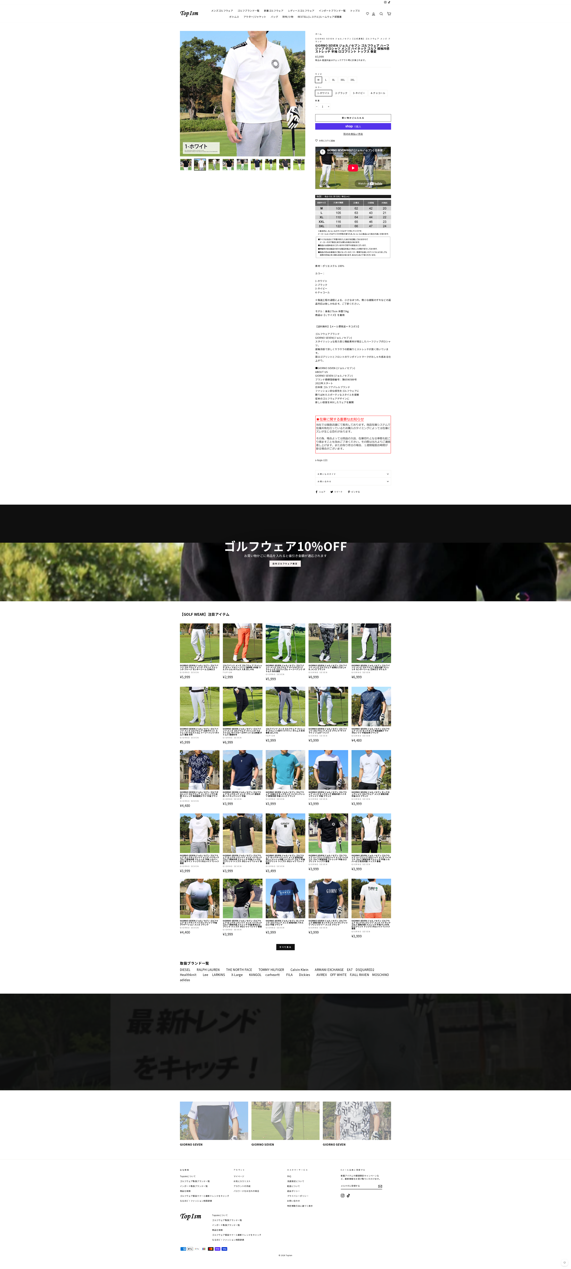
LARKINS (218, 974)
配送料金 (326, 60)
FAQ (289, 1176)
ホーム (318, 33)
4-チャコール (378, 93)
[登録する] (380, 1186)
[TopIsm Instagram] (342, 1195)
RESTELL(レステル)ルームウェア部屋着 (320, 16)
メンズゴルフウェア (222, 10)
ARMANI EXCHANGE (329, 969)
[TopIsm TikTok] (348, 1195)
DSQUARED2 (365, 969)
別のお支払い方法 (353, 134)
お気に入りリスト (242, 1181)
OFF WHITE (338, 974)
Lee (205, 974)
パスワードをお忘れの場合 (246, 1190)
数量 (317, 100)
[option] (242, 93)
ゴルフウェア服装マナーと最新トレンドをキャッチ (204, 1195)
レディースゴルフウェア (301, 10)
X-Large (237, 974)
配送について (293, 1186)
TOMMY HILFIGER (271, 969)
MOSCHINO (380, 974)
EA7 (350, 969)
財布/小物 (288, 16)
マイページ (239, 1176)
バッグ (274, 16)
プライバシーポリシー (298, 1195)
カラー (318, 87)
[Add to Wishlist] (217, 625)
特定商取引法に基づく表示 (300, 1205)
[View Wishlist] (368, 14)
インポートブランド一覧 (332, 10)
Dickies (304, 974)
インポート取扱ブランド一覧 (194, 1186)
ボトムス (234, 16)
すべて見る (285, 947)
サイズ (318, 74)
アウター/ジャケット (255, 16)
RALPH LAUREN (208, 969)
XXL (343, 79)
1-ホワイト (323, 93)
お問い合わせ (325, 481)
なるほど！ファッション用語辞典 (196, 1200)
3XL (352, 79)
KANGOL (255, 974)
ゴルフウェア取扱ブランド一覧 (195, 1181)
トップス (355, 10)
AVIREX (321, 974)
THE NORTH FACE (239, 969)
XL (333, 79)
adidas (185, 980)
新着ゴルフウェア (273, 10)
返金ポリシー (293, 1190)
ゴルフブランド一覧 (248, 10)
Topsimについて (188, 1176)
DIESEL (185, 969)
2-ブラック (341, 93)
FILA (289, 974)
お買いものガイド (327, 474)
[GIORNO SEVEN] (214, 1121)
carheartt (272, 974)
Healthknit (188, 974)
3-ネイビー (359, 93)
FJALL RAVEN (359, 974)
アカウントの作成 (242, 1186)
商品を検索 (185, 1190)
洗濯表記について (295, 1181)
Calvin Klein (300, 969)
